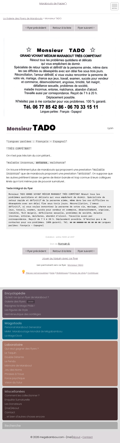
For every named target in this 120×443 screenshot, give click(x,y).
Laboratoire (14, 344)
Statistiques (62, 273)
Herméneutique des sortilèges (23, 314)
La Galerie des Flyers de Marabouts (22, 18)
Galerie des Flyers (19, 301)
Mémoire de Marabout (18, 365)
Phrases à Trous (14, 374)
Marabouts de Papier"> (53, 3)
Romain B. (64, 244)
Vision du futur (13, 382)
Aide (52, 273)
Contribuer (93, 273)
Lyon (110, 128)
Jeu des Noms (13, 370)
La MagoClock (13, 335)
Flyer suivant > (86, 28)
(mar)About (12, 408)
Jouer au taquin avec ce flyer (60, 258)
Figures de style (78, 273)
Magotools (13, 323)
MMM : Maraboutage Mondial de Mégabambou (33, 331)
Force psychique (15, 378)
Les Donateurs (13, 404)
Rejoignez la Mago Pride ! (20, 306)
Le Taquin (10, 353)
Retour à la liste (62, 28)
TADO (44, 127)
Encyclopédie (15, 293)
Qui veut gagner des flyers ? (22, 348)
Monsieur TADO (75, 265)
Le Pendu (10, 361)
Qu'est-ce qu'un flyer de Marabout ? (27, 297)
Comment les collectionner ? (22, 395)
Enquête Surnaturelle (17, 400)
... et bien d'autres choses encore (25, 416)
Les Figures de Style (16, 310)
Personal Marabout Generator (23, 327)
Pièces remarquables (36, 273)
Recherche (13, 425)
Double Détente (14, 357)
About (76, 437)
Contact (10, 412)
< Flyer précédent (35, 28)
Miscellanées (15, 391)
